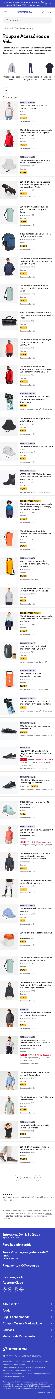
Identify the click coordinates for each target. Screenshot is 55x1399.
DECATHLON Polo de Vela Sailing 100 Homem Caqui (36, 1098)
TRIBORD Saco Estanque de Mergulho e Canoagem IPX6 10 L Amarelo (34, 563)
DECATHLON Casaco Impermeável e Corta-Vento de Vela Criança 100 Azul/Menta (36, 618)
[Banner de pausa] (46, 4)
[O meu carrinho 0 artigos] (49, 12)
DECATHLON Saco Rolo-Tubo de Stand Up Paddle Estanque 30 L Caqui (34, 288)
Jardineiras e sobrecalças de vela (31, 78)
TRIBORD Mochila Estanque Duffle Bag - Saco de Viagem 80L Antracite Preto (36, 315)
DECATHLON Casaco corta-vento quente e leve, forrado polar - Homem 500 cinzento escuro (35, 856)
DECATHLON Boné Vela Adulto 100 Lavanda (35, 909)
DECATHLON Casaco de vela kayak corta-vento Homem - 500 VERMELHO (36, 342)
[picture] (9, 110)
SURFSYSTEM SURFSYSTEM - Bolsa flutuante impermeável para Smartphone (35, 399)
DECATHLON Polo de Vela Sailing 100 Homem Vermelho (36, 831)
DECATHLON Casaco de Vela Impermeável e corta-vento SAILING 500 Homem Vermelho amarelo (36, 369)
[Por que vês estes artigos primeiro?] (4, 97)
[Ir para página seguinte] (37, 1178)
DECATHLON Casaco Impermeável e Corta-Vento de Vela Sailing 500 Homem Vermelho (36, 132)
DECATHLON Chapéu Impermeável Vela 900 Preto (35, 419)
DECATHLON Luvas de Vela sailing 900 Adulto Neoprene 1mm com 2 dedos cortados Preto (35, 184)
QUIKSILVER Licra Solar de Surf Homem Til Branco (34, 107)
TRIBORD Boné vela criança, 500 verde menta (35, 803)
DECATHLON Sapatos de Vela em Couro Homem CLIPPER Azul (35, 1148)
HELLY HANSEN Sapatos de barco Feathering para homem (35, 781)
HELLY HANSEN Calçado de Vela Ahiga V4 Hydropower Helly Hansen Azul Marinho (36, 753)
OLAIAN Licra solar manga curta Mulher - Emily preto (34, 1126)
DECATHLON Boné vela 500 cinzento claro (36, 447)
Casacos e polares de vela (11, 78)
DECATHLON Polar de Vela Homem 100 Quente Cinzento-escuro (35, 1014)
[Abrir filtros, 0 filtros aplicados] (6, 90)
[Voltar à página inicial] (24, 12)
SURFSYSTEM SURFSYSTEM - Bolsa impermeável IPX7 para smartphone (36, 702)
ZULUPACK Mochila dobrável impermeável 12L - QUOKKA (33, 647)
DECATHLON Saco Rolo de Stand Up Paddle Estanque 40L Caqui (36, 959)
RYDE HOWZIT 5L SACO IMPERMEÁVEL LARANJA (30, 675)
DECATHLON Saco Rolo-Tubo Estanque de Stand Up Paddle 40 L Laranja (36, 533)
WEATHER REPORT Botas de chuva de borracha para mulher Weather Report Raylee (35, 476)
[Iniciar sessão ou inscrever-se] (43, 12)
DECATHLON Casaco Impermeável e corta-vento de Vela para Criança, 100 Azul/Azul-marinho (36, 506)
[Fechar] (50, 4)
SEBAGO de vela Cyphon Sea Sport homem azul (36, 727)
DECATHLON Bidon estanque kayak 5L (36, 934)
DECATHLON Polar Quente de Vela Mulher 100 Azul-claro (35, 1073)
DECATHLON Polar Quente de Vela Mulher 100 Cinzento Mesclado (35, 589)
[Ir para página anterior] (18, 1178)
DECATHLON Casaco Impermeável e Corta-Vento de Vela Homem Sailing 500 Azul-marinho (36, 261)
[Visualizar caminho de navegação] (4, 28)
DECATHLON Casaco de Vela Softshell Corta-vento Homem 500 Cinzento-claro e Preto (36, 1042)
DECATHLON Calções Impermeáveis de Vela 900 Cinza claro (36, 881)
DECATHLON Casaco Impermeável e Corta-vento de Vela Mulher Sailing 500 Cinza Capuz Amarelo (36, 985)
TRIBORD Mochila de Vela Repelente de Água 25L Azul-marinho (36, 235)
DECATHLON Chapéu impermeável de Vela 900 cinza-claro (35, 161)
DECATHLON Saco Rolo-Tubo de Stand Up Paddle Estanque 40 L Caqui (34, 209)
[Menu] (6, 12)
